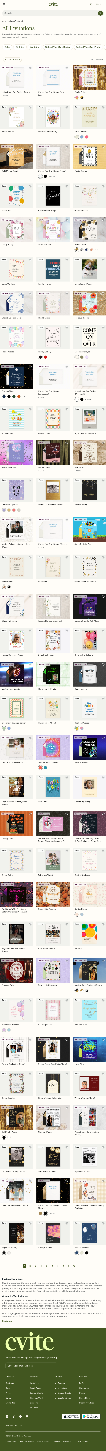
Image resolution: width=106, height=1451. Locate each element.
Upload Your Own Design (58, 47)
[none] (77, 399)
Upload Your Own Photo (88, 47)
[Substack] (27, 1417)
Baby (7, 47)
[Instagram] (7, 1417)
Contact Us (84, 1388)
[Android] (91, 1417)
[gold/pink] (77, 97)
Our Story (10, 1383)
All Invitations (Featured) (12, 21)
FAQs (81, 1383)
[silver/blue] (86, 249)
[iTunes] (71, 1417)
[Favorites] (91, 4)
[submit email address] (52, 1365)
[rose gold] (91, 249)
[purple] (86, 357)
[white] (77, 357)
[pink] (86, 137)
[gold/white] (82, 990)
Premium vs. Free (86, 1403)
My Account (60, 1383)
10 (74, 1266)
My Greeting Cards (63, 1398)
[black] (40, 357)
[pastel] (82, 728)
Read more (7, 1321)
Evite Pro (34, 1403)
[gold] (77, 137)
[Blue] (82, 914)
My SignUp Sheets (63, 1393)
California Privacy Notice (62, 1441)
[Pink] (77, 914)
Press (8, 1393)
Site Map (34, 1408)
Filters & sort (14, 59)
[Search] (100, 13)
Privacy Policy (11, 1441)
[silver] (19, 510)
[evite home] (30, 1341)
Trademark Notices (26, 1441)
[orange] (19, 396)
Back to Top (11, 1425)
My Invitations (61, 1388)
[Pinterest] (20, 1417)
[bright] (77, 728)
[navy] (4, 396)
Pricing (82, 1393)
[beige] (82, 1253)
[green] (82, 357)
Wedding (34, 47)
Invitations (34, 1383)
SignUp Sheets (36, 1393)
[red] (45, 357)
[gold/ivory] (4, 587)
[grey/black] (86, 990)
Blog (8, 1388)
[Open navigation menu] (4, 4)
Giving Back (11, 1403)
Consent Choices (81, 1441)
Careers (9, 1398)
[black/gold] (82, 97)
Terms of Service (43, 1441)
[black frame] (45, 176)
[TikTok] (13, 1417)
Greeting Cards (36, 1398)
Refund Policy (85, 1398)
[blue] (82, 137)
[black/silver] (82, 249)
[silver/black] (9, 587)
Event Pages (35, 1388)
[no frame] (40, 176)
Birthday (20, 47)
